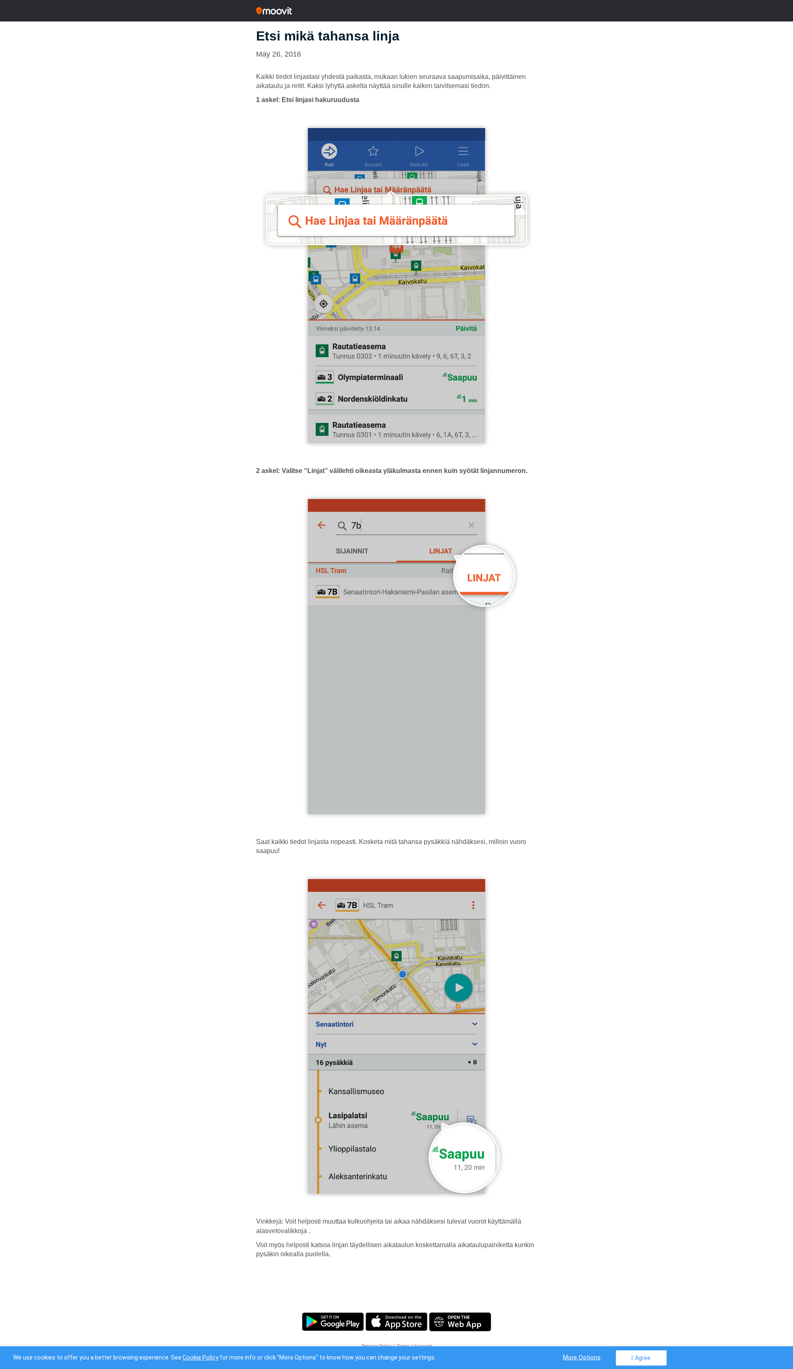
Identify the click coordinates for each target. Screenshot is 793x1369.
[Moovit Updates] (396, 10)
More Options (582, 1357)
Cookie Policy (200, 1357)
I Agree (641, 1357)
